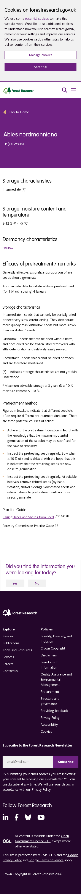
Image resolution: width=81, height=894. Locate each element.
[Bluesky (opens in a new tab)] (28, 817)
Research (9, 636)
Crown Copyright (53, 648)
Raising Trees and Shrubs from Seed (28, 517)
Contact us (10, 671)
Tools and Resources (17, 650)
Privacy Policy (50, 718)
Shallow (8, 248)
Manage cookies (40, 55)
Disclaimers (49, 655)
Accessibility (49, 725)
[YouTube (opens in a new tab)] (41, 817)
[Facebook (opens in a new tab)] (16, 817)
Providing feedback (54, 711)
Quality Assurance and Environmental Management (56, 679)
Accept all (40, 67)
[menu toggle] (73, 90)
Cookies (46, 732)
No (37, 583)
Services (8, 657)
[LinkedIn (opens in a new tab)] (5, 817)
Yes (15, 583)
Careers (8, 664)
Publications (11, 643)
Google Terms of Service (46, 860)
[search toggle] (64, 90)
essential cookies (37, 19)
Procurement (50, 692)
